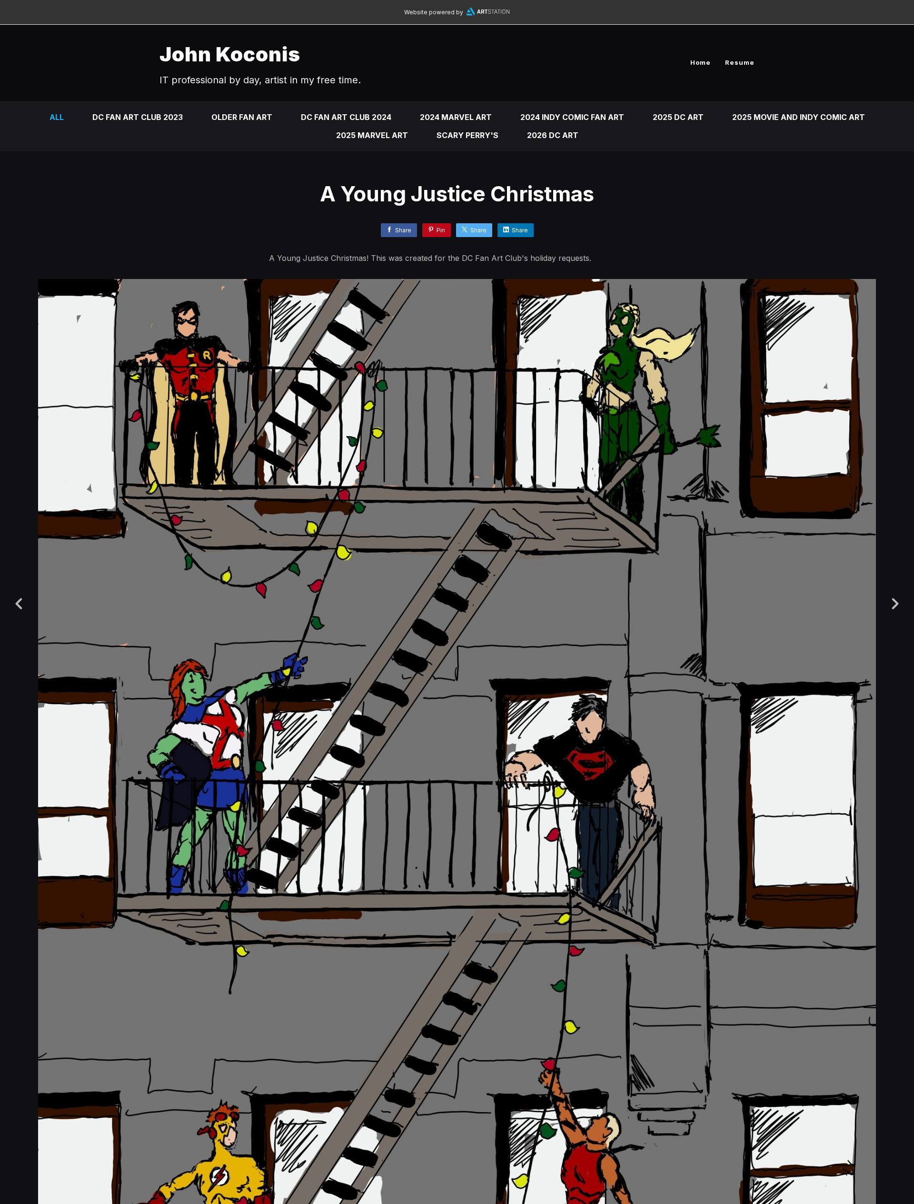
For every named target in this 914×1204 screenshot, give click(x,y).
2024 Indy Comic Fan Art (572, 117)
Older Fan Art (241, 117)
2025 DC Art (678, 117)
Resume (740, 62)
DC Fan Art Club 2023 (137, 117)
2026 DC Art (552, 135)
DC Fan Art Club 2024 (346, 117)
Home (700, 62)
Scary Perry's (467, 135)
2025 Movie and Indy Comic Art (798, 117)
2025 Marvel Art (372, 135)
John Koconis (229, 54)
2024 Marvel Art (456, 117)
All (57, 117)
